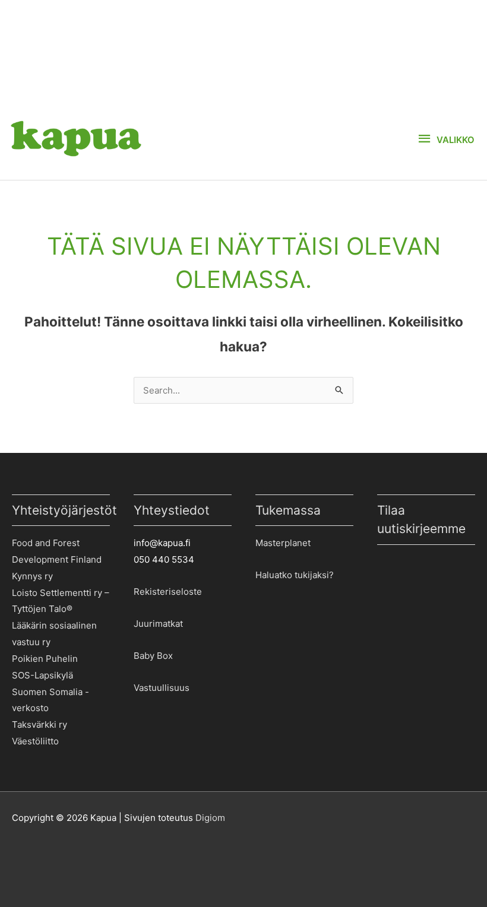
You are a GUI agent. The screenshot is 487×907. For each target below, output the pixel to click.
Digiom (210, 817)
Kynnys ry (32, 576)
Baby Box (153, 655)
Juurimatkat (158, 623)
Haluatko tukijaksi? (294, 575)
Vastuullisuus (161, 687)
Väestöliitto (35, 741)
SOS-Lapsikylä (42, 675)
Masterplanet (283, 542)
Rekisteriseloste (168, 591)
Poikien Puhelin (45, 658)
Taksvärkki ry (39, 724)
